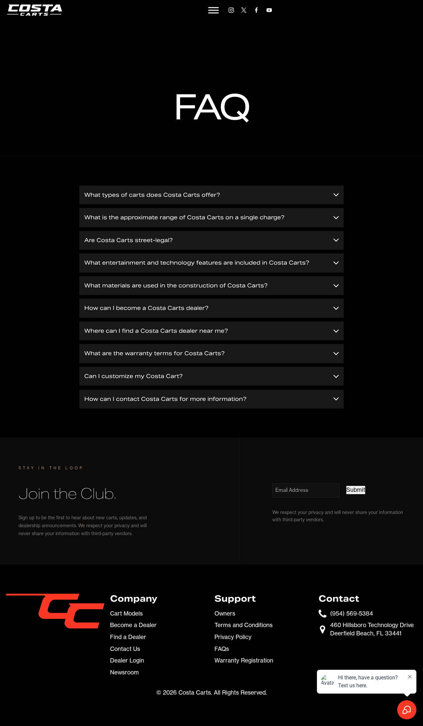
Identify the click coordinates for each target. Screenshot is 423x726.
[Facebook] (256, 10)
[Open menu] (213, 10)
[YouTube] (269, 10)
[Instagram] (231, 10)
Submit (355, 489)
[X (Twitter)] (243, 10)
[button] (211, 195)
